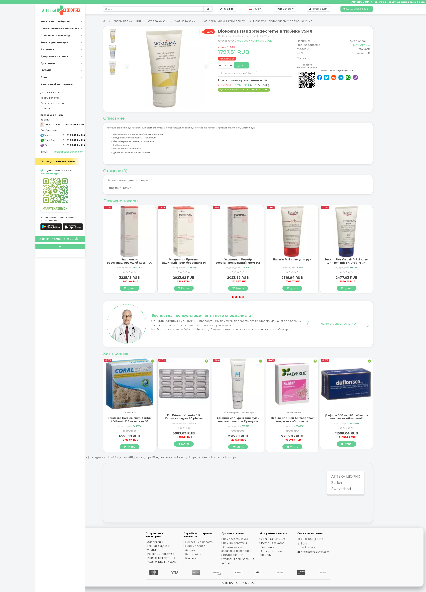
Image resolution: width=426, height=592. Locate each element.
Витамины (47, 49)
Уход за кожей (158, 21)
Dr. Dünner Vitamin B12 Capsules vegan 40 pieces (184, 417)
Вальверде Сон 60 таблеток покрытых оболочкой (292, 419)
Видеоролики (233, 554)
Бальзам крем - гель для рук (239, 413)
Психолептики (293, 413)
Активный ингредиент (58, 84)
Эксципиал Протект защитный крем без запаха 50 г (184, 262)
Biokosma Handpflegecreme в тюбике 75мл (282, 21)
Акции (190, 550)
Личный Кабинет (273, 539)
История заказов (272, 543)
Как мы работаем (51, 98)
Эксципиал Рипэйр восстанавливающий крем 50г (238, 261)
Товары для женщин (54, 42)
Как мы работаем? (235, 543)
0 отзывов (241, 40)
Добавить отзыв (120, 187)
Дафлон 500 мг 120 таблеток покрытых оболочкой (346, 417)
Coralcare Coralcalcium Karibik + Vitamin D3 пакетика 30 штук (129, 421)
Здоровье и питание (54, 56)
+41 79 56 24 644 (75, 135)
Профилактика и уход (55, 35)
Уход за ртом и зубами (162, 562)
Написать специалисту (337, 323)
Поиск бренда (195, 546)
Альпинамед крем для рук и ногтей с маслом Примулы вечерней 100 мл (237, 421)
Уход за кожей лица (161, 557)
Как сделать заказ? (236, 539)
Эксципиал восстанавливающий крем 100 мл (129, 262)
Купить (241, 65)
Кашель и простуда (160, 553)
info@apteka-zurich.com (68, 151)
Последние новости (52, 103)
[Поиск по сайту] (208, 9)
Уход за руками (185, 21)
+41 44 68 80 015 (74, 124)
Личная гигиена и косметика (60, 28)
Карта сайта (193, 554)
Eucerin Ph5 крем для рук (292, 259)
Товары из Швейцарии (56, 21)
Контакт (45, 108)
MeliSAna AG (361, 45)
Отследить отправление (57, 161)
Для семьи (48, 63)
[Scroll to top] (60, 246)
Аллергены (155, 542)
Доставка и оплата (51, 92)
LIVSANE (46, 70)
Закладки (268, 547)
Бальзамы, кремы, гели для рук (224, 21)
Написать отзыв (262, 40)
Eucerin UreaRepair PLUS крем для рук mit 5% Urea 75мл (346, 261)
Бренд (45, 77)
